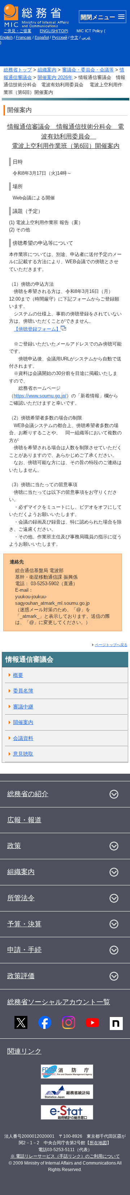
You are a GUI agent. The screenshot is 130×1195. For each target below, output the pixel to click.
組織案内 (47, 70)
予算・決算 (24, 924)
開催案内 (23, 722)
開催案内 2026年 (55, 77)
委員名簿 (23, 691)
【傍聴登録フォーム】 (37, 329)
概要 (18, 675)
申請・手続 (24, 950)
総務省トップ (18, 70)
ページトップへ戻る (111, 645)
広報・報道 (24, 820)
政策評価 (21, 976)
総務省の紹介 (27, 794)
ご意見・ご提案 (17, 31)
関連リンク (24, 1051)
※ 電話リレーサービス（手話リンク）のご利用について (65, 1156)
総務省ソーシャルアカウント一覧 (58, 1002)
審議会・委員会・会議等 (88, 70)
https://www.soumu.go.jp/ (40, 395)
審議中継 (23, 707)
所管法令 (21, 898)
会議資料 (23, 738)
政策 (14, 845)
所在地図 (98, 1143)
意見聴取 (23, 754)
